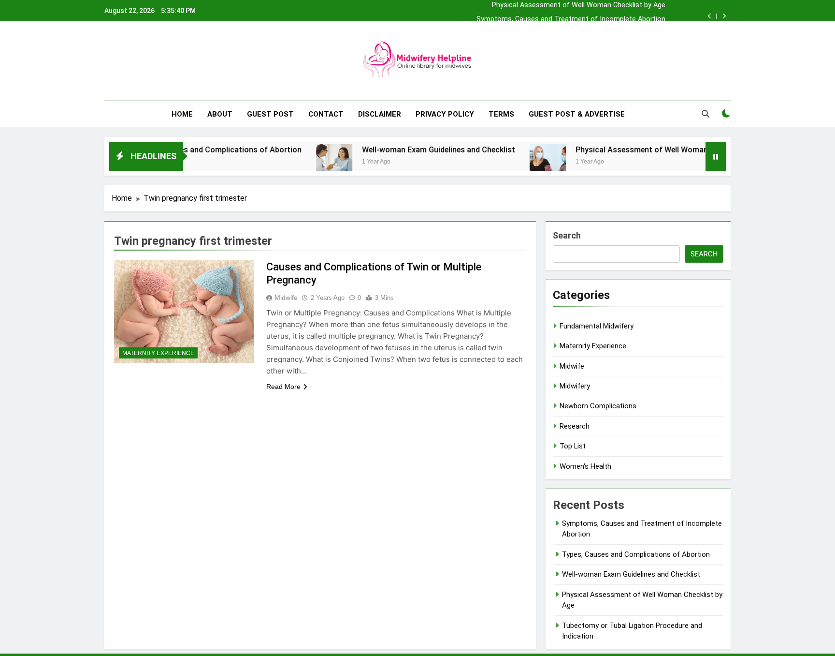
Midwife (572, 366)
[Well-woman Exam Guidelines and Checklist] (316, 162)
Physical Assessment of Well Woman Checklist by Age (578, 5)
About (219, 114)
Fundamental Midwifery (596, 326)
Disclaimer (379, 114)
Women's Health (585, 466)
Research (575, 426)
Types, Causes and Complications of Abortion (200, 149)
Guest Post (270, 114)
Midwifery (575, 386)
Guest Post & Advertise (577, 114)
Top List (573, 446)
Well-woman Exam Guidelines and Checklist (420, 149)
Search (567, 235)
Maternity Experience (158, 353)
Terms (501, 114)
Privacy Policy (445, 114)
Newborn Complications (598, 406)
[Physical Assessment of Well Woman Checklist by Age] (529, 162)
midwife (286, 297)
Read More (283, 386)
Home (182, 114)
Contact (326, 114)
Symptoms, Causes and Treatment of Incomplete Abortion (570, 19)
